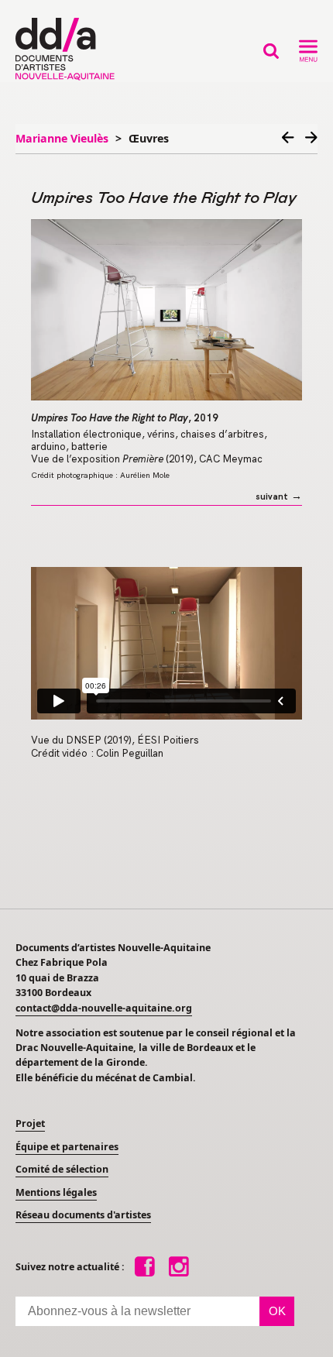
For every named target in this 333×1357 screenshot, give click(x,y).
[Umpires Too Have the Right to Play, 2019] (166, 309)
